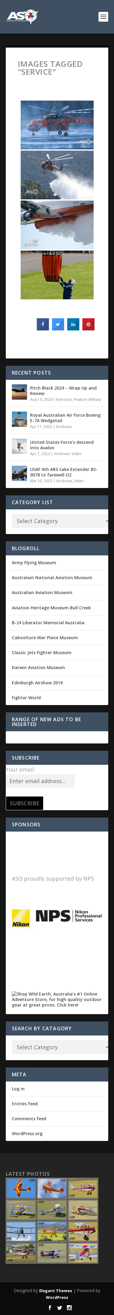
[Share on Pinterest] (88, 329)
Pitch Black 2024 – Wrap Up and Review (63, 390)
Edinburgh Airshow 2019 (37, 683)
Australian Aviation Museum (42, 592)
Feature (80, 399)
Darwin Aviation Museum (38, 667)
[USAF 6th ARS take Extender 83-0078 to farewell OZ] (19, 473)
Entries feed (25, 1104)
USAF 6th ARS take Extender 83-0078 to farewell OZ (63, 472)
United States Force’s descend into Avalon (62, 445)
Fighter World (26, 697)
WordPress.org (27, 1133)
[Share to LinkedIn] (73, 329)
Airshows (64, 426)
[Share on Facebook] (43, 329)
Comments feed (29, 1118)
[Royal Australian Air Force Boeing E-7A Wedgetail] (19, 419)
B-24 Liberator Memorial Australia (48, 622)
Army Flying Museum (34, 562)
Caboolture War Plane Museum (45, 637)
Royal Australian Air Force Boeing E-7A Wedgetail (65, 417)
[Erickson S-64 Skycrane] (57, 125)
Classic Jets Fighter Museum (41, 652)
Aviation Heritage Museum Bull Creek (51, 608)
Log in (18, 1089)
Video (76, 453)
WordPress (57, 1297)
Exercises (64, 399)
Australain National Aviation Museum (52, 577)
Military (95, 399)
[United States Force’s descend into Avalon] (19, 446)
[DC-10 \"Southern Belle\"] (57, 225)
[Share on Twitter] (58, 329)
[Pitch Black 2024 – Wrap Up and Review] (19, 392)
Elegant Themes (55, 1290)
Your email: (20, 769)
